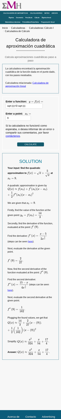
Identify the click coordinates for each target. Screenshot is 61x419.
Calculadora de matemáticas (15, 13)
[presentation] (36, 101)
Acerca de (13, 416)
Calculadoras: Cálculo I (41, 28)
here (30, 241)
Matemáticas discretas (12, 22)
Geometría (19, 17)
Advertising (48, 416)
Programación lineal (47, 22)
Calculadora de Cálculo (17, 31)
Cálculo (37, 17)
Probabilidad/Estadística (30, 22)
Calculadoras (36, 13)
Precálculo (28, 17)
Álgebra (11, 17)
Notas (46, 13)
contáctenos (13, 136)
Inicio (5, 28)
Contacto (30, 416)
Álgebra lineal (46, 17)
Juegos (55, 13)
